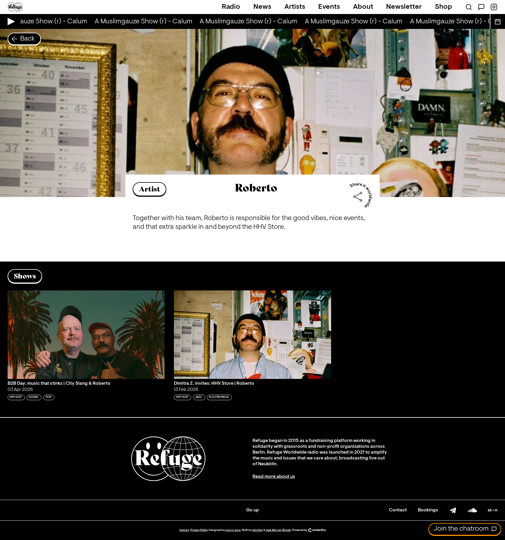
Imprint (184, 530)
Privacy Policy (198, 530)
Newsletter (404, 7)
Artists (294, 7)
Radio (231, 7)
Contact (398, 510)
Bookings (428, 510)
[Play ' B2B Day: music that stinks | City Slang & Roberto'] (86, 334)
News (262, 7)
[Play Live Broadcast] (10, 21)
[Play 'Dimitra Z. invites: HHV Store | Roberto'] (252, 334)
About (363, 7)
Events (329, 7)
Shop (443, 7)
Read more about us (273, 476)
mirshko (257, 530)
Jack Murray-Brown (278, 530)
